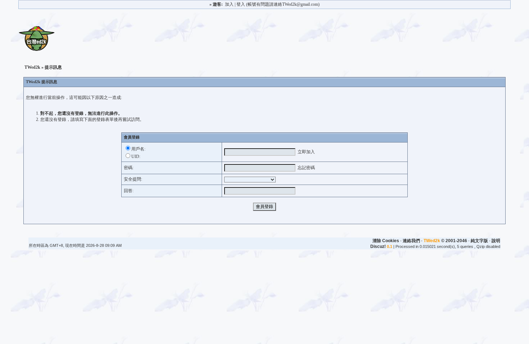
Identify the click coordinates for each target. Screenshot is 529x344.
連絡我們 (411, 240)
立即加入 (306, 151)
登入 (240, 4)
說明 (496, 240)
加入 (229, 4)
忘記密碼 (306, 167)
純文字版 (479, 240)
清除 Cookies (385, 240)
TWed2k (32, 67)
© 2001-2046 (445, 240)
